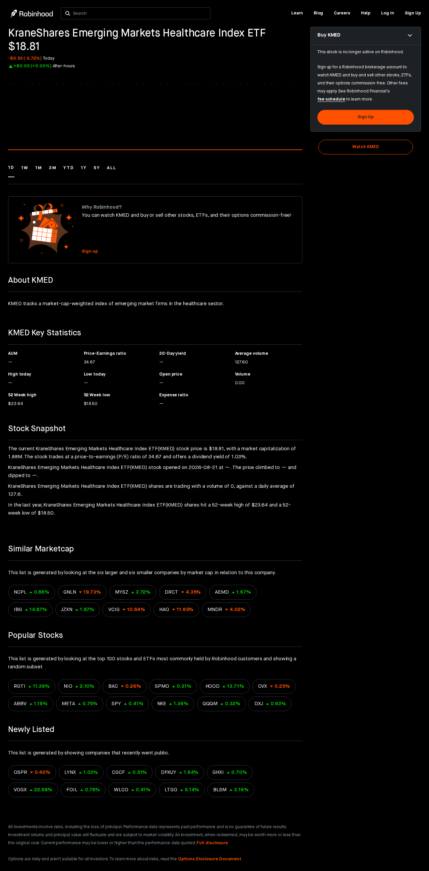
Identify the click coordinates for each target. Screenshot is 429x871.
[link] (297, 13)
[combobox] (140, 13)
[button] (11, 170)
